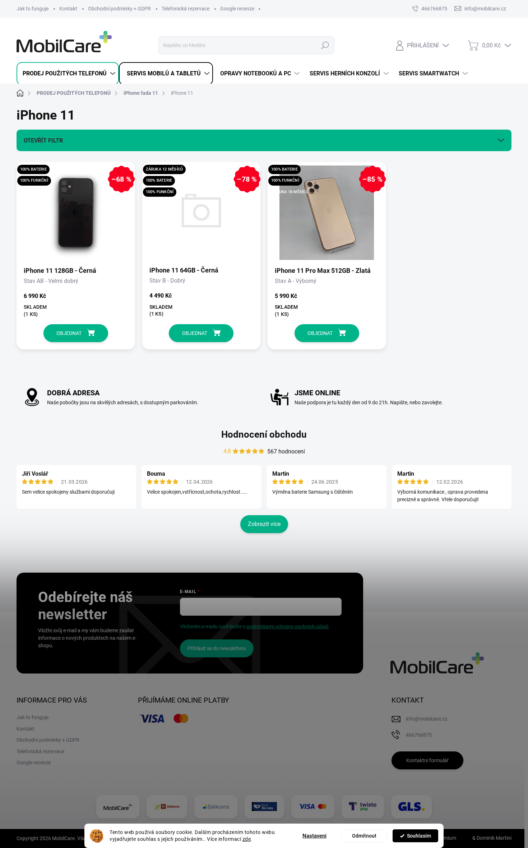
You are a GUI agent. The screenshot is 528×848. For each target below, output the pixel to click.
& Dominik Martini (491, 838)
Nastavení (314, 836)
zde (246, 839)
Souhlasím (419, 836)
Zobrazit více (264, 524)
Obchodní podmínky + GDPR (119, 8)
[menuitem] (67, 73)
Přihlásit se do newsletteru (216, 648)
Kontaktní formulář (427, 760)
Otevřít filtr (43, 140)
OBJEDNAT (69, 333)
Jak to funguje (32, 8)
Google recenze (237, 8)
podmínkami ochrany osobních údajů (287, 626)
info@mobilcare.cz (427, 719)
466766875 (434, 8)
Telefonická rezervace (185, 8)
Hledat (325, 45)
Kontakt (68, 8)
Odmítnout (364, 836)
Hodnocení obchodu (264, 434)
